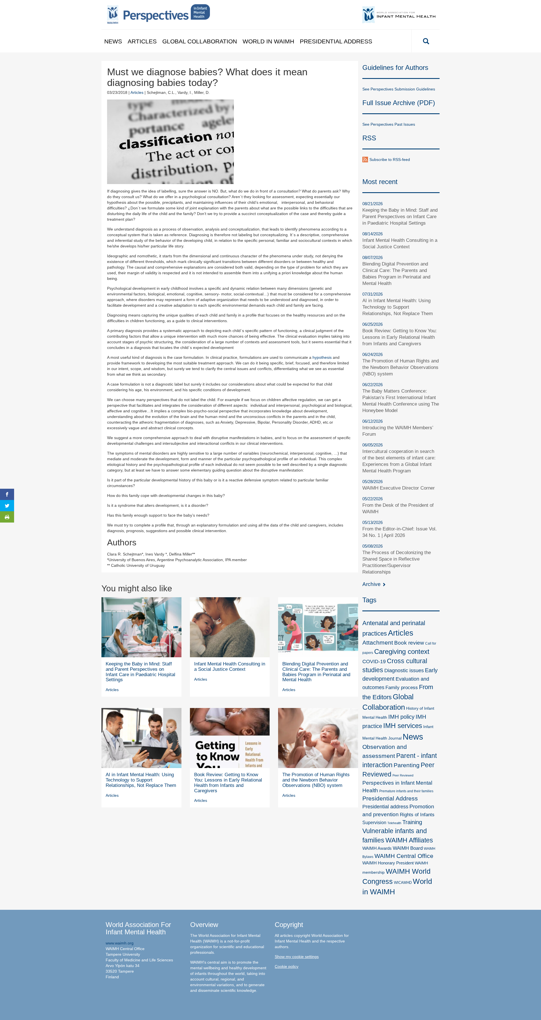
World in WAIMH (268, 41)
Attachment (377, 642)
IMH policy (401, 717)
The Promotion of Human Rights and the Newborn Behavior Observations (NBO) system (316, 780)
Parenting (407, 765)
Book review (409, 643)
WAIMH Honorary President (388, 863)
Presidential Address (336, 41)
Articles (142, 41)
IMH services (402, 725)
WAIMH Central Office (403, 856)
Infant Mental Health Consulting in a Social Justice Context (229, 666)
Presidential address (385, 806)
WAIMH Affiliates (409, 840)
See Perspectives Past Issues (388, 124)
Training (412, 822)
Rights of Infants (417, 814)
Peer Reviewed (403, 775)
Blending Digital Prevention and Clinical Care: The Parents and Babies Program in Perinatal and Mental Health (316, 671)
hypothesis (322, 357)
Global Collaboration (199, 41)
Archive (372, 584)
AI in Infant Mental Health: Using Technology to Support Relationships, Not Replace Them (141, 780)
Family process (401, 687)
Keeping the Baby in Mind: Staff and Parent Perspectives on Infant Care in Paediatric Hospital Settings (140, 671)
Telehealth (394, 823)
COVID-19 (374, 661)
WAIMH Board (408, 848)
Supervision (374, 822)
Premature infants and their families (406, 791)
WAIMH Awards (377, 848)
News (113, 41)
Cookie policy (286, 966)
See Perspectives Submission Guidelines (398, 89)
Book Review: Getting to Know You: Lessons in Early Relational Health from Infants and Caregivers (228, 782)
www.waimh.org (120, 943)
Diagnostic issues (404, 670)
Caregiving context (401, 651)
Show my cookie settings (297, 956)
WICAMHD (403, 882)
